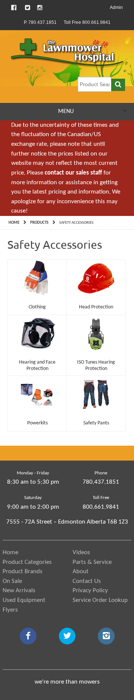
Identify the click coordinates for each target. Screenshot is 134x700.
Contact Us (87, 581)
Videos (81, 552)
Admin (116, 7)
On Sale (12, 581)
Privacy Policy (90, 590)
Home (14, 223)
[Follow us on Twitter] (27, 7)
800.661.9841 (101, 507)
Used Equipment (24, 600)
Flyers (10, 610)
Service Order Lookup (100, 600)
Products (39, 223)
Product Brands (22, 571)
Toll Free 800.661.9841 (87, 22)
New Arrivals (19, 590)
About (81, 571)
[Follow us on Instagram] (40, 7)
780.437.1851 (101, 482)
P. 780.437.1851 (40, 22)
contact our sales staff (73, 173)
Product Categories (27, 562)
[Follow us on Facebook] (14, 7)
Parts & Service (92, 562)
